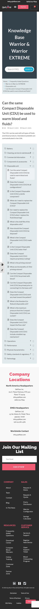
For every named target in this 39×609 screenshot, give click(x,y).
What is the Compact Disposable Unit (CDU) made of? (21, 240)
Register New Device (27, 541)
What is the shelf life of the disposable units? (20, 223)
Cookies (18, 603)
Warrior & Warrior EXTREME (15, 84)
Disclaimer (13, 593)
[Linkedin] (14, 583)
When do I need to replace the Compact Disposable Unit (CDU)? (21, 203)
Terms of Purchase (15, 598)
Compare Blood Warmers (9, 550)
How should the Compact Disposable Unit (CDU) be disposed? (19, 231)
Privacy (27, 598)
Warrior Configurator (28, 510)
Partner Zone (9, 572)
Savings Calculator (27, 517)
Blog (7, 503)
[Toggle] (33, 148)
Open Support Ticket (26, 549)
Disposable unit (11, 86)
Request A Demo (27, 489)
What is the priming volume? (20, 263)
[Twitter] (24, 583)
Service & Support (26, 534)
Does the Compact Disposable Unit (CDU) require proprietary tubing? (20, 256)
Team (8, 493)
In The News (10, 508)
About (8, 488)
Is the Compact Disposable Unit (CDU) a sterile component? (20, 193)
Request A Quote (27, 496)
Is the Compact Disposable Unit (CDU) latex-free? (20, 248)
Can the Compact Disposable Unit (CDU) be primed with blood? (21, 276)
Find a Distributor (27, 503)
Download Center (10, 541)
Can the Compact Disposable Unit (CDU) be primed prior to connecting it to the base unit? (21, 285)
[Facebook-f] (19, 583)
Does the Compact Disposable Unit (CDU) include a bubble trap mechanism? (18, 333)
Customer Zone (9, 565)
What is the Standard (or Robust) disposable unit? (19, 302)
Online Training (9, 558)
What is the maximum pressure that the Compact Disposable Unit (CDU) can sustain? (20, 312)
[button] (15, 7)
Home (5, 81)
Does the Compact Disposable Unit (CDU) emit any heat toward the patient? (20, 294)
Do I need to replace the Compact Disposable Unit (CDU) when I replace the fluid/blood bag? (19, 214)
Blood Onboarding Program (27, 559)
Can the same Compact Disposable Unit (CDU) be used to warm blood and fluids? (19, 174)
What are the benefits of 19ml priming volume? (21, 268)
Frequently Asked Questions (19, 81)
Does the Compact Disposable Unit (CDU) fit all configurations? (20, 184)
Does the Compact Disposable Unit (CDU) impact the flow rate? (18, 322)
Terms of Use (25, 593)
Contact (9, 498)
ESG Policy (8, 603)
